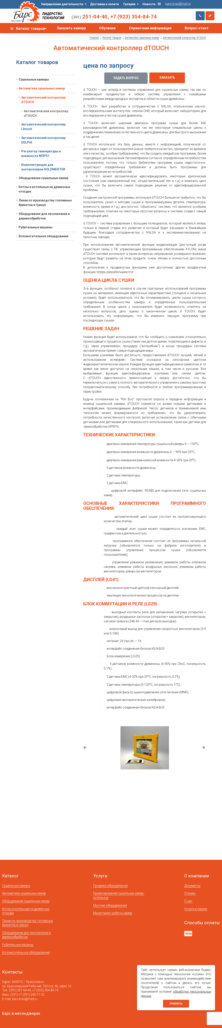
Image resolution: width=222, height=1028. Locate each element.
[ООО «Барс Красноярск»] (25, 12)
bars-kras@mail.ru (178, 3)
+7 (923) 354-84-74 (133, 17)
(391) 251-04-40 (20, 990)
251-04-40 (90, 17)
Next (204, 747)
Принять (176, 1003)
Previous (85, 747)
